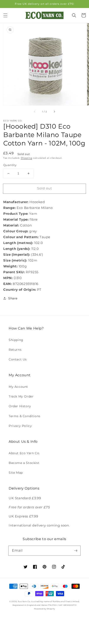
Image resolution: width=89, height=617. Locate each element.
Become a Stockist (24, 463)
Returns (15, 350)
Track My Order (21, 396)
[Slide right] (54, 111)
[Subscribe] (75, 550)
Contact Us (18, 359)
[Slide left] (35, 111)
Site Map (16, 473)
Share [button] (12, 298)
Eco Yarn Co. (24, 601)
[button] (5, 15)
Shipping (26, 158)
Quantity (9, 165)
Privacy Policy (20, 426)
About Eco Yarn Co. (24, 453)
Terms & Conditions (24, 416)
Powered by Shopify (44, 609)
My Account (18, 387)
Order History (20, 406)
